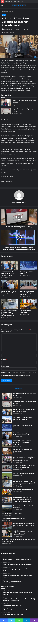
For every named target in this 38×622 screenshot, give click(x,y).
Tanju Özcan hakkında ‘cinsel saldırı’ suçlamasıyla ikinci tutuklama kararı (22, 533)
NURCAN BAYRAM (8, 29)
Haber (11, 11)
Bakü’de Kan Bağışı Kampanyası (26, 311)
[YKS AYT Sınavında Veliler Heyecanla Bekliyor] (6, 102)
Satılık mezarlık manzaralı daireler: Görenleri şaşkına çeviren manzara (24, 524)
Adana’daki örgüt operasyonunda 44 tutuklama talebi (19, 1)
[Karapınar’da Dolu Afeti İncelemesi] (7, 475)
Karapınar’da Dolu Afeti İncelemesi (24, 473)
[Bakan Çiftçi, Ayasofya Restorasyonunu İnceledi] (9, 284)
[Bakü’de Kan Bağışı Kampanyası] (28, 304)
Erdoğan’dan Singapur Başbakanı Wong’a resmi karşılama (28, 292)
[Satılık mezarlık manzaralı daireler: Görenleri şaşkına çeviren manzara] (7, 525)
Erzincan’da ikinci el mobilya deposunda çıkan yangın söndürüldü (22, 442)
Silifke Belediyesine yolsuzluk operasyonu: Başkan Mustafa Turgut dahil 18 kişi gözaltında (22, 499)
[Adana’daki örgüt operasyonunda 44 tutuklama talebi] (9, 265)
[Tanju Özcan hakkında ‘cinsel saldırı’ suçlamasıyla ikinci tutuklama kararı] (7, 533)
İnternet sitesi (5, 366)
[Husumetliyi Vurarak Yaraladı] (28, 265)
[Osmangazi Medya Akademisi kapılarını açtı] (7, 451)
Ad (2, 353)
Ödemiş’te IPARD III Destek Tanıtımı (13, 518)
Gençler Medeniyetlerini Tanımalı (12, 514)
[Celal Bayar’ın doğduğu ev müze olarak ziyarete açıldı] (7, 419)
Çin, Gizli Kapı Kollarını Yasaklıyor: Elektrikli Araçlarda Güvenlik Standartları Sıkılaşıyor (24, 459)
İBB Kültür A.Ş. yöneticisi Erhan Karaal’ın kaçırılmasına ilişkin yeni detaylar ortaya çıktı (9, 313)
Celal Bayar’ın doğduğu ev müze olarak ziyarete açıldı (23, 418)
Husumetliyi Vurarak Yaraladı (26, 272)
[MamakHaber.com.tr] (19, 5)
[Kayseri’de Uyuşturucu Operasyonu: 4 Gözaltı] (6, 111)
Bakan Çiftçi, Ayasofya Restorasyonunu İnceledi (9, 292)
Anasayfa (5, 11)
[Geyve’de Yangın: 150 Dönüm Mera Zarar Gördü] (7, 508)
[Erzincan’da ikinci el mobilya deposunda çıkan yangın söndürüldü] (7, 443)
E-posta (4, 359)
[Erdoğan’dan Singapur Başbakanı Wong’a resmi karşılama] (28, 284)
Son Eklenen (19, 388)
